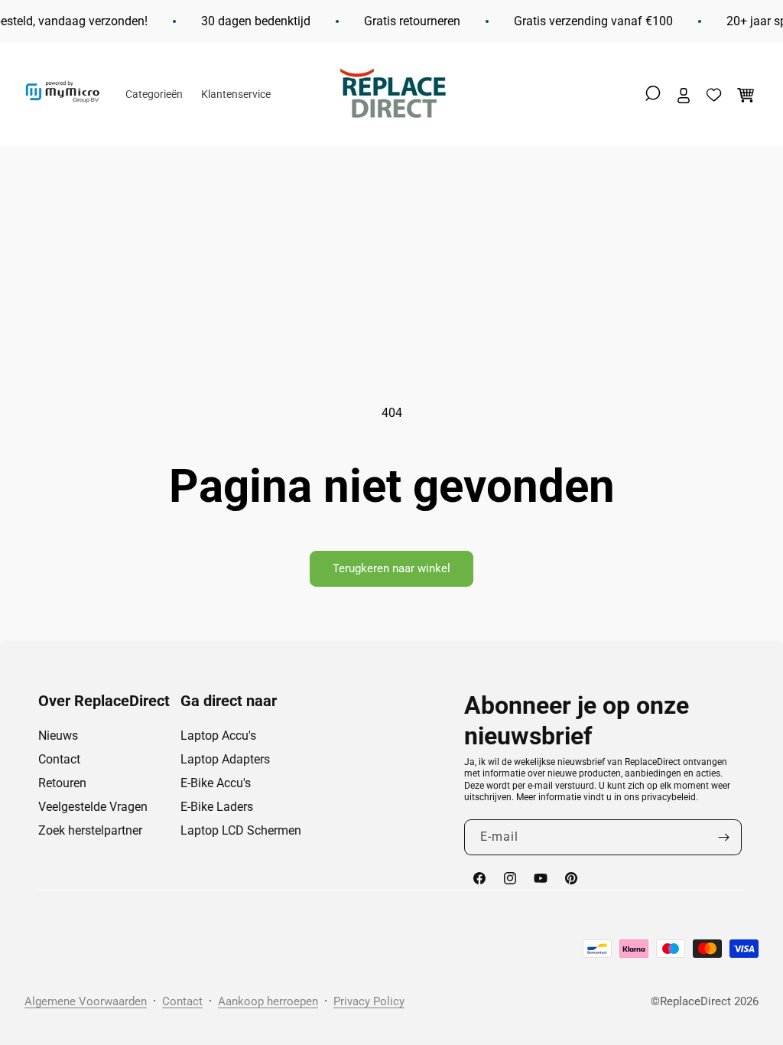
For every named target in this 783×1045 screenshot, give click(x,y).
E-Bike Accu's (215, 783)
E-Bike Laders (216, 806)
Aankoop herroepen (268, 1001)
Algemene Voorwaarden (85, 1001)
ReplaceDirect (695, 1001)
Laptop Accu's (218, 735)
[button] (653, 93)
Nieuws (58, 735)
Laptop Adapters (225, 759)
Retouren (62, 783)
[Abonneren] (724, 837)
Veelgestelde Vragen (93, 806)
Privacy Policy (368, 1001)
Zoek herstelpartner (90, 830)
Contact (59, 759)
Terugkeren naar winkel (391, 568)
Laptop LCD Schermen (240, 830)
